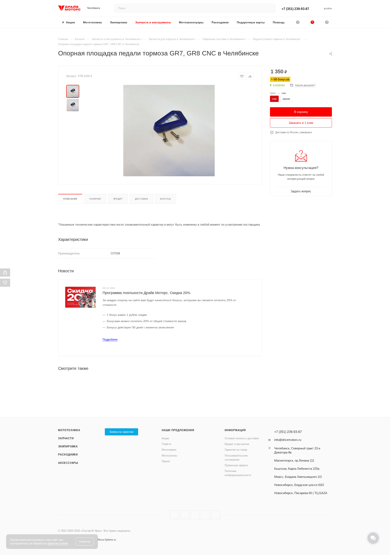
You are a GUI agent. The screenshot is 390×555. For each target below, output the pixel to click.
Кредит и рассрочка (237, 444)
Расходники (68, 454)
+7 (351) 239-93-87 (295, 9)
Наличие (95, 199)
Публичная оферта (236, 465)
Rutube (195, 515)
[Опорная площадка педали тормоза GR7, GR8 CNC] (169, 130)
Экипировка (68, 446)
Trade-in (166, 444)
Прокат (166, 461)
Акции (165, 438)
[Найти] (270, 8)
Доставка (141, 199)
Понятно (85, 541)
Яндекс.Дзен (205, 515)
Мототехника (69, 430)
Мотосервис (169, 449)
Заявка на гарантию (121, 431)
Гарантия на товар (236, 449)
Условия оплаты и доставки (242, 438)
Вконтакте (174, 515)
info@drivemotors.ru (287, 439)
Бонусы (165, 199)
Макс (215, 515)
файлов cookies (58, 543)
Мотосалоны (169, 455)
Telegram (184, 515)
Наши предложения (178, 430)
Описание (70, 199)
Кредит (118, 199)
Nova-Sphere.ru (107, 539)
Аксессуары (68, 462)
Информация (235, 430)
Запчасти (66, 438)
